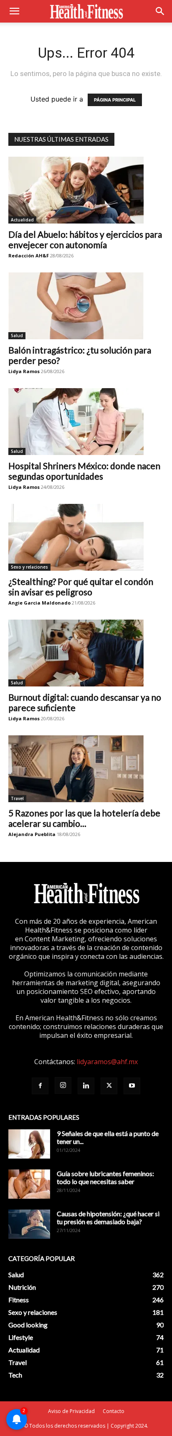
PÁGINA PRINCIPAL (115, 100)
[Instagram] (63, 1085)
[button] (14, 11)
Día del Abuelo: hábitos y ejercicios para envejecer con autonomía (85, 239)
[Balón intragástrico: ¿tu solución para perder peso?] (86, 305)
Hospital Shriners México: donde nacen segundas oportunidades (84, 470)
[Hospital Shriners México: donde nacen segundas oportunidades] (86, 421)
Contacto (113, 1411)
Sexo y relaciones (29, 567)
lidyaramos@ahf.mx (107, 1061)
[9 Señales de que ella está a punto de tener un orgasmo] (29, 1144)
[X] (109, 1086)
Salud (17, 335)
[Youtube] (132, 1086)
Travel (17, 798)
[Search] (160, 11)
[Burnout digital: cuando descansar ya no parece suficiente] (86, 653)
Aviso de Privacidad (71, 1411)
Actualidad (22, 220)
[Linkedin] (86, 1086)
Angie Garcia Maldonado (39, 603)
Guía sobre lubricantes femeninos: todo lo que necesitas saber (105, 1177)
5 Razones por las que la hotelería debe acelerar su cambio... (84, 818)
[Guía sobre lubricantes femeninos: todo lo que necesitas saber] (29, 1184)
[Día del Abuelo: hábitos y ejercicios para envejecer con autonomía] (86, 190)
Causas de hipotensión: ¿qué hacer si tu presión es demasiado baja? (108, 1217)
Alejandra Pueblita (32, 834)
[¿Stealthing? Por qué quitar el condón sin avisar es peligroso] (86, 537)
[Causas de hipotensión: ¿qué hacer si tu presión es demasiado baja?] (29, 1224)
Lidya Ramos (24, 371)
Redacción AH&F (28, 255)
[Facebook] (40, 1086)
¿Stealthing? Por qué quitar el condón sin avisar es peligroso (80, 586)
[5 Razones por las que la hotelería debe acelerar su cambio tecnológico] (86, 768)
